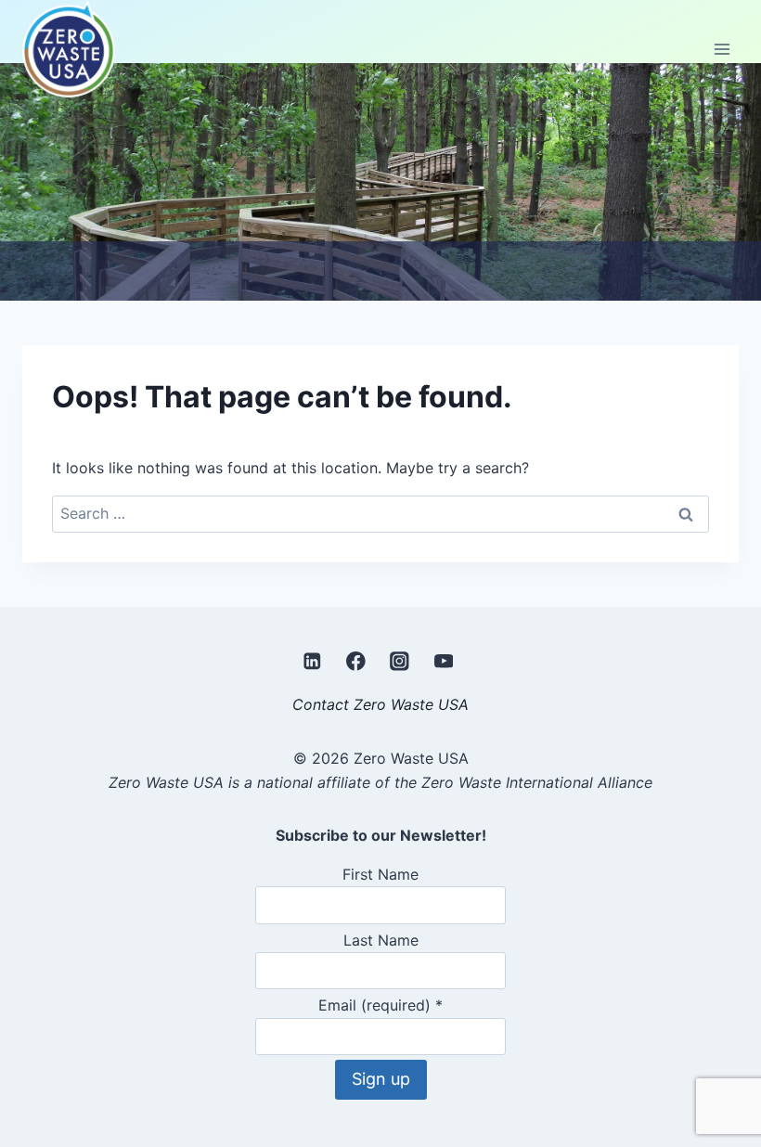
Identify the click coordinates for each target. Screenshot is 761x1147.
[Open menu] (721, 48)
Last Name (381, 940)
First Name (380, 874)
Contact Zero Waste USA (380, 704)
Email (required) (380, 1005)
